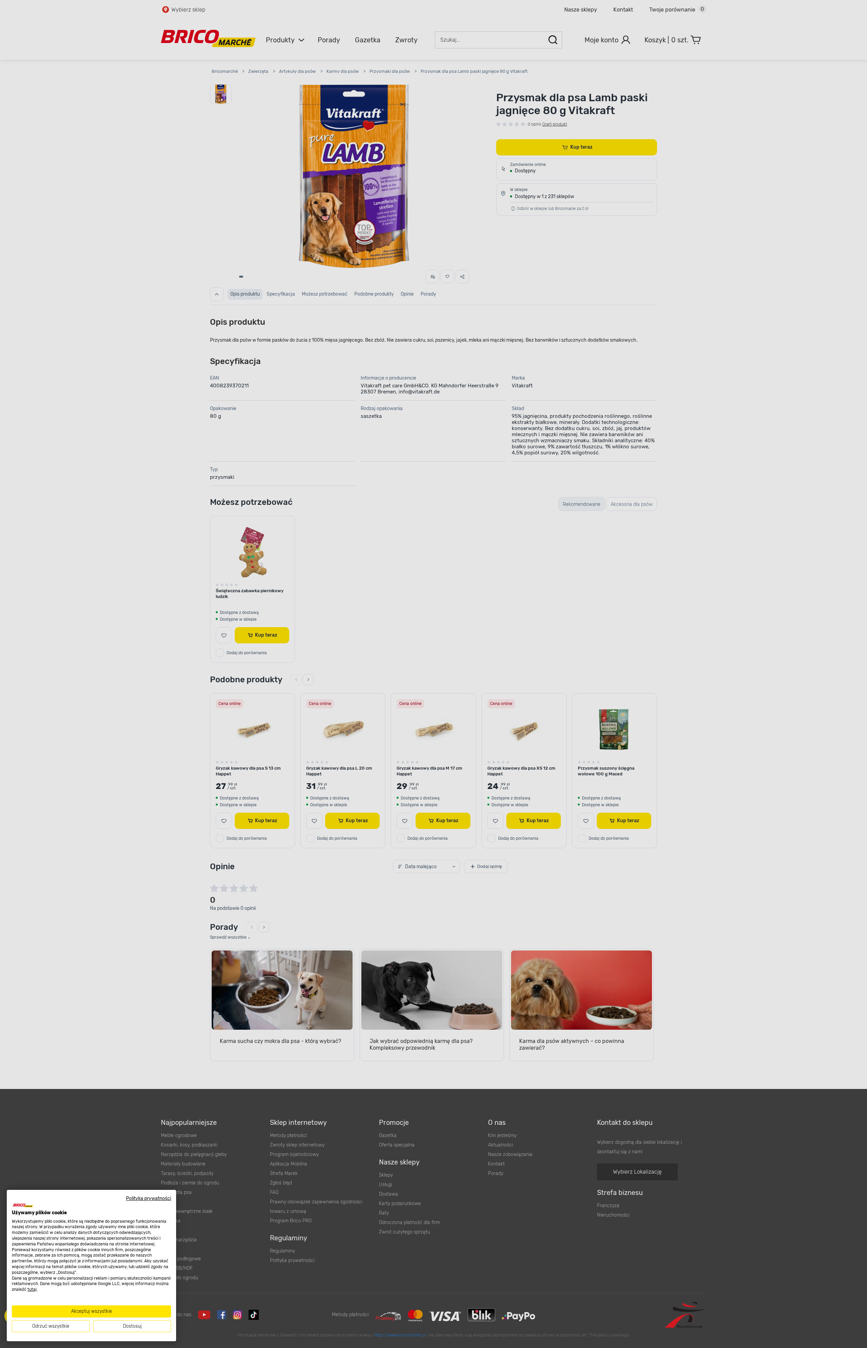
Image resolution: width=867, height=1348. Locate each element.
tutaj (32, 1289)
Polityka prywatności (148, 1198)
